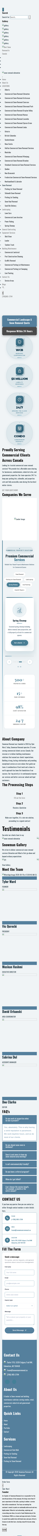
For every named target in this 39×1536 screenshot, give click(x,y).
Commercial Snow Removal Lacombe (17, 119)
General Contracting (9, 229)
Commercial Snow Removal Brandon (16, 160)
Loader (7, 240)
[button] (3, 287)
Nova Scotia (9, 144)
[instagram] (2, 64)
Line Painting (9, 273)
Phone (7, 1289)
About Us (5, 82)
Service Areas (9, 280)
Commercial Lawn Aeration (13, 217)
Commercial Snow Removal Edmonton (17, 94)
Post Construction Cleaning (14, 256)
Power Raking (9, 221)
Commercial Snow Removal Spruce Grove (18, 123)
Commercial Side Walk (11, 1450)
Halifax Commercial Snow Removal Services (19, 148)
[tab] (19, 1119)
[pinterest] (2, 67)
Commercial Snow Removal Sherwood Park (19, 106)
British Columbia (10, 135)
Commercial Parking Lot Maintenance (17, 265)
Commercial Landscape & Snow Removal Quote (19, 321)
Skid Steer (8, 236)
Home (4, 79)
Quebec (7, 169)
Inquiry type (9, 1300)
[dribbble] (2, 61)
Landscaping (6, 209)
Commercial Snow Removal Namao (16, 114)
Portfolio (7, 1428)
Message (8, 1311)
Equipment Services (8, 232)
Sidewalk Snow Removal (12, 193)
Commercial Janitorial (12, 252)
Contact (6, 1431)
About (6, 1424)
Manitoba (8, 152)
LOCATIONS (6, 86)
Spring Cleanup (10, 225)
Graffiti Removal (10, 260)
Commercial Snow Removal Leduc (16, 127)
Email (6, 1278)
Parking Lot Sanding (11, 197)
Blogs (4, 284)
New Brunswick (10, 173)
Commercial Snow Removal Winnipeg (17, 156)
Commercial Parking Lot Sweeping (16, 269)
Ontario (7, 131)
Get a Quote (18, 643)
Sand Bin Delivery (10, 205)
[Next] (29, 661)
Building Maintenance (9, 248)
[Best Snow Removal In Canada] (7, 50)
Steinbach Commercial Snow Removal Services (20, 165)
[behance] (2, 57)
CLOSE (4, 1529)
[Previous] (9, 661)
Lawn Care (8, 213)
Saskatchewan (9, 140)
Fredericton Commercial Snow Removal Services (21, 177)
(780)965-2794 (7, 296)
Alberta (7, 89)
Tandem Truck (9, 245)
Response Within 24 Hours (19, 331)
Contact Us (6, 277)
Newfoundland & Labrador (13, 181)
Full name (8, 1267)
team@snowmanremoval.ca (17, 1370)
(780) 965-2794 (13, 1374)
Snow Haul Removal (11, 201)
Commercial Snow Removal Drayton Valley (18, 110)
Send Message (18, 1330)
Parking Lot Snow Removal (13, 189)
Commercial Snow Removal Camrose (17, 102)
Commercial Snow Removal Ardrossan (17, 98)
